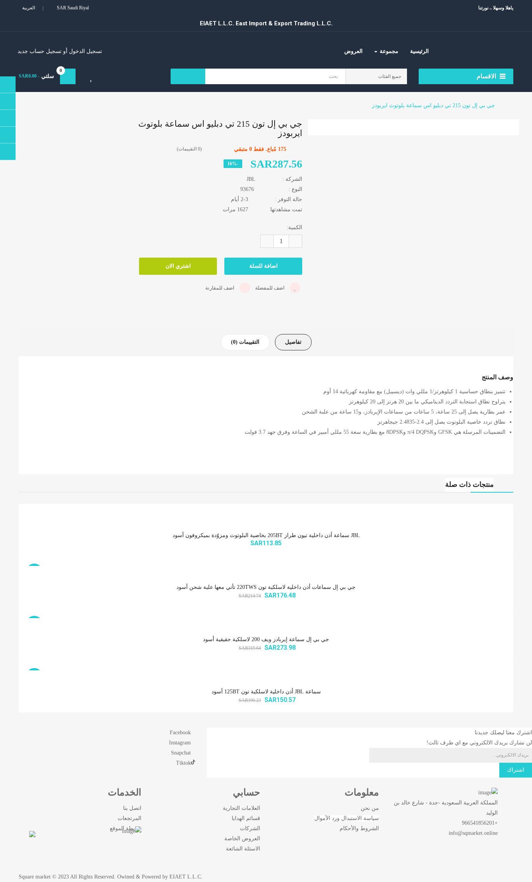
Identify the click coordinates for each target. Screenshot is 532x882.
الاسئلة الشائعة (243, 849)
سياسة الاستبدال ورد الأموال (346, 818)
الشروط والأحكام (359, 828)
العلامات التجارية (241, 808)
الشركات (250, 828)
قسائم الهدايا (246, 818)
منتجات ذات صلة (469, 484)
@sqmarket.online (478, 833)
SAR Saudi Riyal (72, 8)
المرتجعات (129, 818)
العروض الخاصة (242, 838)
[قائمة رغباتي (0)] (92, 78)
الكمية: (294, 227)
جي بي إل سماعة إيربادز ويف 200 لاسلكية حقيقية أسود (266, 639)
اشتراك (515, 770)
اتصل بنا (132, 808)
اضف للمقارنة (220, 288)
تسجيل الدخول (84, 51)
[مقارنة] (116, 78)
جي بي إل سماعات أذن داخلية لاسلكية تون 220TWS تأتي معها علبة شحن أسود (266, 587)
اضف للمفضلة (270, 288)
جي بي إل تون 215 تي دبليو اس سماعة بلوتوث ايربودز (433, 105)
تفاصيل (293, 342)
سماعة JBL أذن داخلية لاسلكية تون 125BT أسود (266, 692)
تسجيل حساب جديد (40, 51)
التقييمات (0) (245, 342)
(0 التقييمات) (189, 149)
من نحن (370, 808)
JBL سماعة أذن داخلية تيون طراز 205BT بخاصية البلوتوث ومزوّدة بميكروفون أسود (266, 535)
